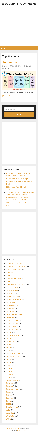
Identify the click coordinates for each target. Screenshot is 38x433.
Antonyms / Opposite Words (15, 284)
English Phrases (11, 326)
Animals (9, 281)
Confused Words (12, 305)
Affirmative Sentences (13, 278)
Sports (8, 392)
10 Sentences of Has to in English (17, 179)
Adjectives (9, 272)
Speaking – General (13, 389)
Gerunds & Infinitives (13, 335)
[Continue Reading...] (9, 96)
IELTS (8, 350)
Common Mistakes (12, 296)
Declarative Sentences (14, 314)
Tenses (8, 401)
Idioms (8, 347)
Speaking (29, 66)
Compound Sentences (14, 299)
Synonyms (9, 398)
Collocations (10, 293)
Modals (8, 359)
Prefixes (9, 368)
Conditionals (10, 302)
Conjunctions (10, 308)
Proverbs (9, 377)
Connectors (10, 311)
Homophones (10, 341)
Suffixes (9, 395)
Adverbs (9, 275)
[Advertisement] (19, 26)
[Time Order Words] (19, 80)
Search (19, 115)
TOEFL (8, 404)
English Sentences (12, 329)
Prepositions (10, 371)
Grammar (9, 338)
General (9, 332)
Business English (12, 287)
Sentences (9, 383)
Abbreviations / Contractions (16, 266)
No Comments (9, 68)
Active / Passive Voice (13, 269)
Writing (8, 419)
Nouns (8, 362)
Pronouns (9, 374)
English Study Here (19, 3)
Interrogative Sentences (14, 356)
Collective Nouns (12, 290)
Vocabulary (10, 413)
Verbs (8, 410)
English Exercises (12, 320)
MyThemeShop (22, 430)
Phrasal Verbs (11, 365)
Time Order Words (10, 62)
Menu (3, 48)
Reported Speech (12, 380)
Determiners (10, 317)
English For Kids (12, 323)
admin (6, 66)
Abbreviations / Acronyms (15, 263)
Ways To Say (10, 416)
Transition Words (12, 407)
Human (8, 344)
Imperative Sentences (13, 353)
